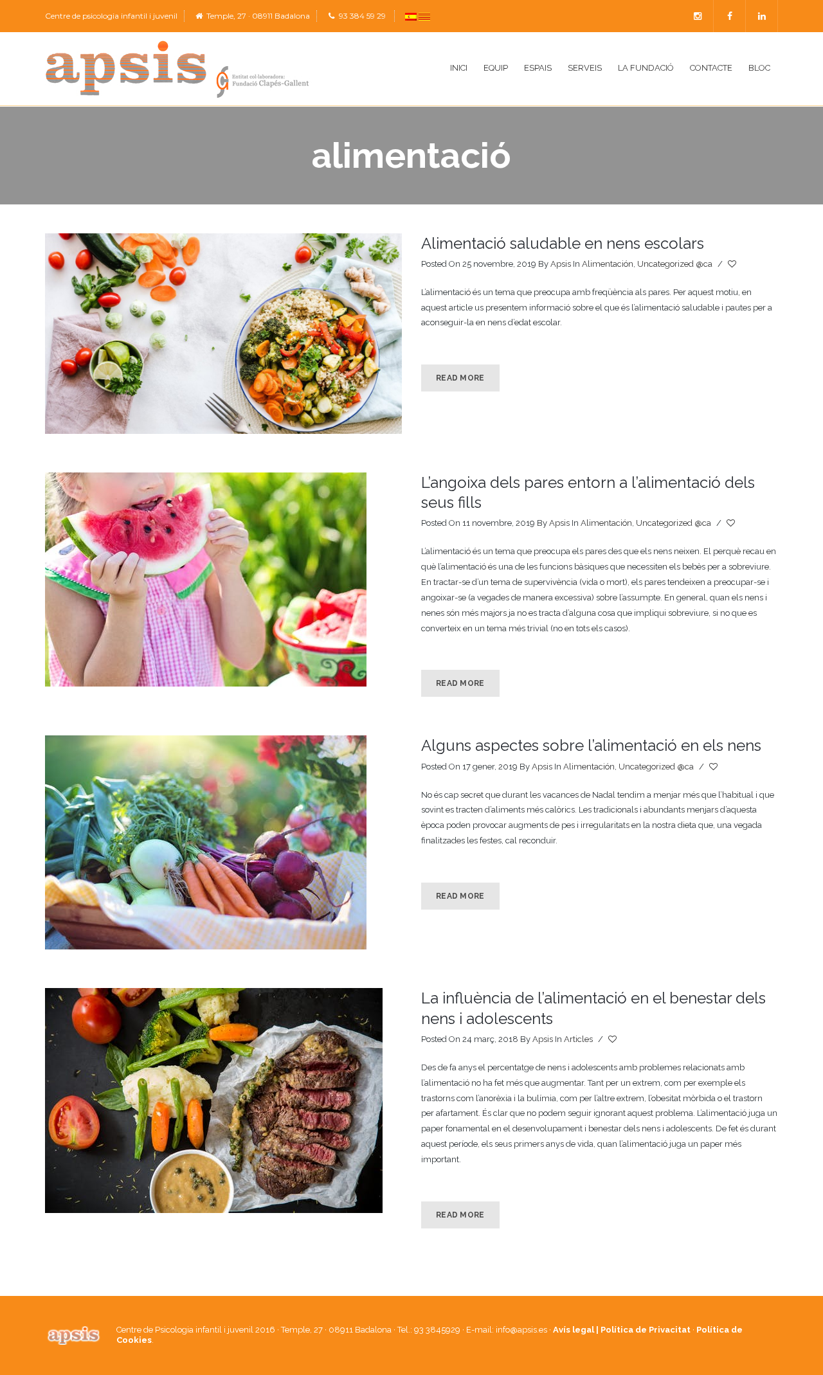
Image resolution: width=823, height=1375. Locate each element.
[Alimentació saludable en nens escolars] (223, 333)
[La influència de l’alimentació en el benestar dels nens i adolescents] (223, 1100)
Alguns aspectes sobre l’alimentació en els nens (591, 745)
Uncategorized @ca (674, 264)
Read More (460, 377)
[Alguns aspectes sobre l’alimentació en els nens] (223, 842)
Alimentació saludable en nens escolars (562, 243)
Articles (578, 1039)
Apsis (560, 264)
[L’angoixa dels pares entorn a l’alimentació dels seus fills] (223, 579)
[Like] (733, 264)
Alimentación (607, 264)
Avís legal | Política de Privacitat (622, 1330)
